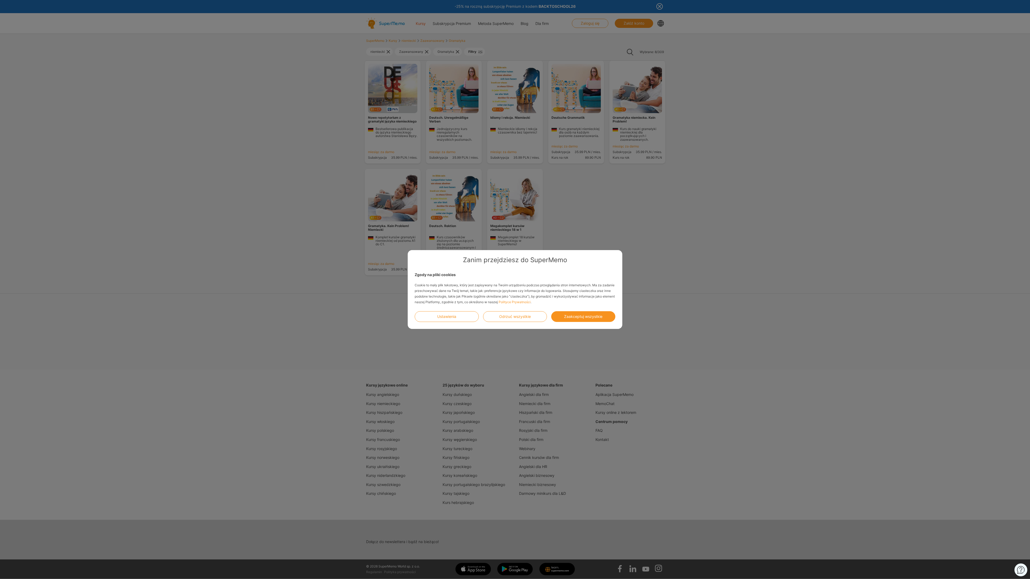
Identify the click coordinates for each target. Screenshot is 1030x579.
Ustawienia (446, 316)
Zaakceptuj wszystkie (583, 316)
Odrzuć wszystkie (515, 316)
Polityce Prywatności (515, 302)
